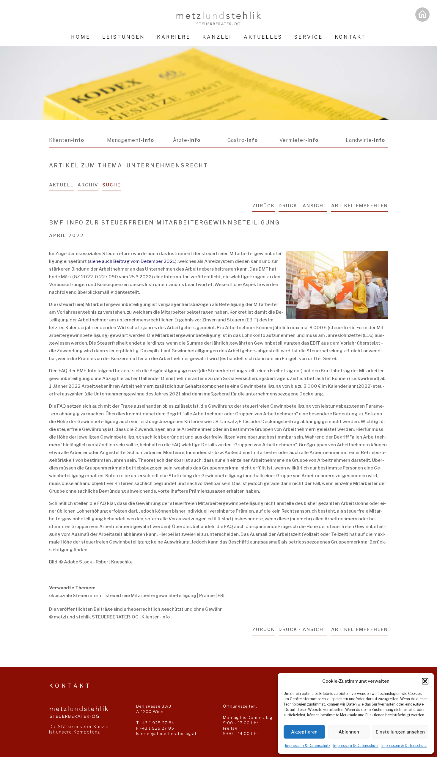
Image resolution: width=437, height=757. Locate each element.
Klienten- (66, 140)
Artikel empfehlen (359, 205)
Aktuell (61, 185)
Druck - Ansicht (303, 205)
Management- (130, 140)
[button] (425, 681)
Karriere (174, 37)
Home (80, 37)
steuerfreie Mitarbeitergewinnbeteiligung (151, 595)
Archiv (88, 185)
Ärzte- (186, 140)
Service (308, 37)
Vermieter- (298, 140)
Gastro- (242, 140)
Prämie (207, 595)
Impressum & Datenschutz (307, 745)
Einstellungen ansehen (400, 732)
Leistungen (123, 37)
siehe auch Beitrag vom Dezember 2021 (132, 261)
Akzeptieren (304, 732)
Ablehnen (349, 732)
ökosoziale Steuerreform (76, 595)
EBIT (223, 595)
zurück (263, 205)
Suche (111, 185)
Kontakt (350, 37)
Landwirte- (365, 140)
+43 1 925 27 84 (157, 722)
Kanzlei (217, 37)
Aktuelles (263, 37)
